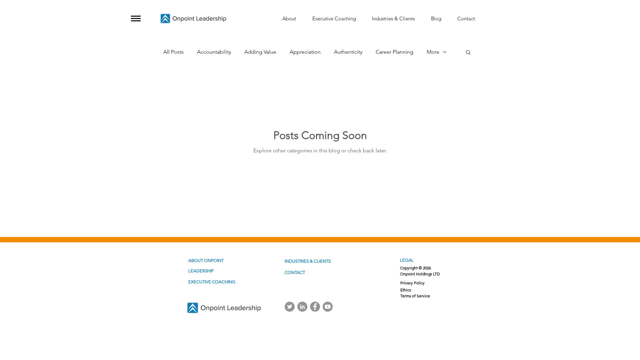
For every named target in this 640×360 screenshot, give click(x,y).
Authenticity (348, 52)
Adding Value (260, 52)
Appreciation (305, 52)
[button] (136, 18)
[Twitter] (290, 307)
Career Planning (394, 52)
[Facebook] (315, 307)
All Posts (173, 52)
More (433, 52)
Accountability (214, 52)
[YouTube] (328, 307)
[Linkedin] (302, 307)
